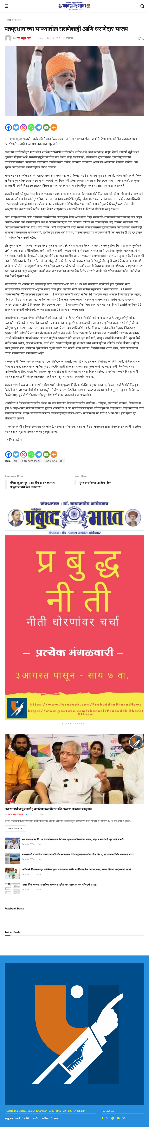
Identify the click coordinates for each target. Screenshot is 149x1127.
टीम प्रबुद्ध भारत (24, 38)
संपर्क (56, 1118)
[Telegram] (38, 127)
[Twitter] (16, 127)
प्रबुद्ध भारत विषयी (12, 1118)
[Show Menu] (6, 6)
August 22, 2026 (35, 814)
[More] (53, 127)
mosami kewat (15, 814)
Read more (17, 827)
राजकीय (17, 19)
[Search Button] (142, 6)
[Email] (46, 127)
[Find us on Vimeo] (123, 1118)
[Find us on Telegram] (112, 1118)
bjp (16, 460)
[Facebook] (8, 127)
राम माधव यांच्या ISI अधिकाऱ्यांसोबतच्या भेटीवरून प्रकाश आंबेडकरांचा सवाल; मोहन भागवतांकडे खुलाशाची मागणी (73, 839)
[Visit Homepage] (74, 6)
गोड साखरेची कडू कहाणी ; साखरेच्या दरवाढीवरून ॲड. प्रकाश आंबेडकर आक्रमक (49, 809)
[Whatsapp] (31, 127)
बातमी (10, 800)
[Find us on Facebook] (102, 1118)
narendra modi (31, 460)
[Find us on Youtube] (118, 1118)
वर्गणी (26, 1118)
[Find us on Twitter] (107, 1118)
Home (8, 19)
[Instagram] (23, 127)
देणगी (35, 1118)
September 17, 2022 (49, 38)
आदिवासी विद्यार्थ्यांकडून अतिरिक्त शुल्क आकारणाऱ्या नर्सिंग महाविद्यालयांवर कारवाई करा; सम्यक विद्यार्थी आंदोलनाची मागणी (76, 869)
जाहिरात (45, 1118)
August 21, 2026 (32, 889)
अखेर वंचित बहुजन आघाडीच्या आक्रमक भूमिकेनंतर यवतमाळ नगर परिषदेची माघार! (59, 884)
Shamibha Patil (54, 460)
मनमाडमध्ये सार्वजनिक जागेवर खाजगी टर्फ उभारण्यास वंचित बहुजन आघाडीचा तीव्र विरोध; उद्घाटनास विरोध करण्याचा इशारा (78, 854)
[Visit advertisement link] (74, 610)
